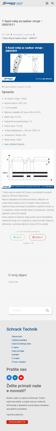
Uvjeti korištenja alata (21, 344)
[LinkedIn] (15, 377)
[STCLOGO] (12, 3)
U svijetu (16, 358)
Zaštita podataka (19, 340)
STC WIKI (6, 34)
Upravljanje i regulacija (23, 34)
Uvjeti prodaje (18, 351)
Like (18, 237)
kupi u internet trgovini (14, 144)
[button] (47, 3)
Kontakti (15, 354)
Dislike (39, 237)
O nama (15, 347)
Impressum (17, 336)
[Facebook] (9, 377)
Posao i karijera (19, 362)
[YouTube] (21, 377)
